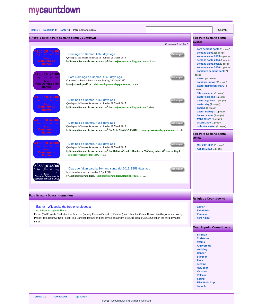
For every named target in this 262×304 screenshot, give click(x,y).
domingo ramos (206, 82)
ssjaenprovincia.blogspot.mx (83, 154)
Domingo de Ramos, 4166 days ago (91, 54)
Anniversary (204, 245)
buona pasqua (205, 115)
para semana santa (208, 49)
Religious (48, 30)
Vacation (202, 271)
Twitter (83, 297)
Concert (201, 253)
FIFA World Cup (206, 282)
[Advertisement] (213, 172)
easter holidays (206, 111)
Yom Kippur (203, 218)
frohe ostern (204, 119)
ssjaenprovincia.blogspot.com (130, 107)
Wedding (202, 249)
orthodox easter (206, 126)
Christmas (203, 238)
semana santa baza (208, 63)
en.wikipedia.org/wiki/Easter (51, 210)
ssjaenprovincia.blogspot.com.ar (158, 130)
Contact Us (61, 296)
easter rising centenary (210, 85)
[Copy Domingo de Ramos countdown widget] (177, 56)
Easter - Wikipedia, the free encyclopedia (63, 206)
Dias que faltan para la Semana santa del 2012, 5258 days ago (109, 168)
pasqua (201, 108)
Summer (202, 256)
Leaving (201, 264)
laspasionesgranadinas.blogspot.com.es (117, 175)
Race (200, 260)
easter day (203, 104)
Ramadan (202, 214)
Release (202, 275)
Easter (64, 30)
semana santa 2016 (208, 67)
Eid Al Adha (203, 210)
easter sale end (206, 96)
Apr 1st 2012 (204, 148)
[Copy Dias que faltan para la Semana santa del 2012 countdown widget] (177, 171)
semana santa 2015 (208, 56)
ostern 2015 (204, 122)
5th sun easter (205, 93)
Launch (201, 286)
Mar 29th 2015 (205, 145)
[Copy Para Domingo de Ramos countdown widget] (177, 79)
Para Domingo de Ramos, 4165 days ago (95, 77)
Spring (200, 278)
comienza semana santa (211, 71)
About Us (40, 296)
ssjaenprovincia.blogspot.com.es (132, 61)
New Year (202, 267)
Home (34, 30)
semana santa (205, 52)
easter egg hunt (206, 100)
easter (200, 78)
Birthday (202, 234)
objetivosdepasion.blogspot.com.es (112, 84)
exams (201, 242)
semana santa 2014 (208, 60)
